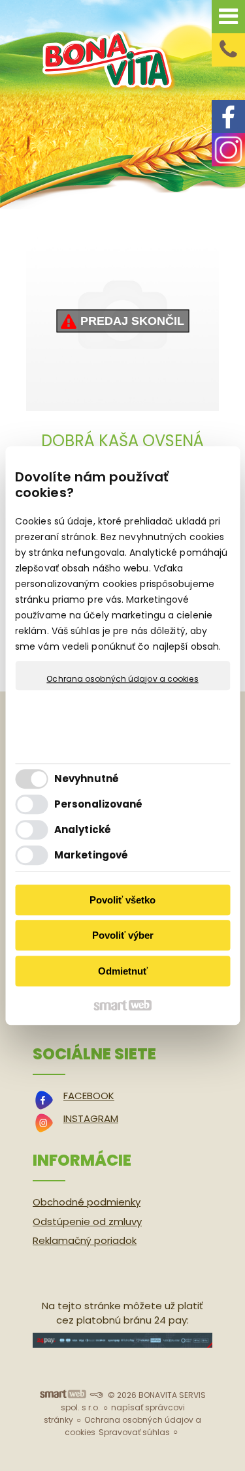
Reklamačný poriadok (85, 1240)
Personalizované (98, 804)
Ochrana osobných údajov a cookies (122, 679)
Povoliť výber (123, 935)
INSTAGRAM (90, 1118)
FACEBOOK (88, 1095)
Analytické (82, 829)
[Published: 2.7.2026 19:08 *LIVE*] (96, 1395)
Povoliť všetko (122, 899)
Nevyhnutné (86, 778)
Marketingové (91, 855)
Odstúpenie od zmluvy (87, 1221)
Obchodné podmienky (86, 1202)
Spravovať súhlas (134, 1432)
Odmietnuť (123, 971)
